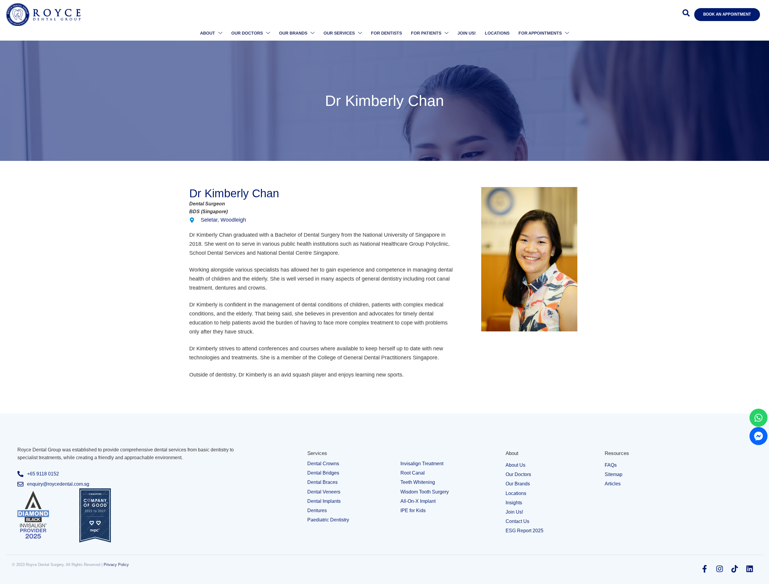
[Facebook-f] (704, 568)
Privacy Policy (116, 564)
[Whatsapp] (758, 418)
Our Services (339, 33)
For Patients (426, 33)
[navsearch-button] (686, 15)
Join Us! (466, 33)
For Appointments (540, 33)
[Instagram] (719, 568)
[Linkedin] (749, 568)
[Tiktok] (734, 568)
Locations (497, 33)
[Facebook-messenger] (758, 436)
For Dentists (386, 33)
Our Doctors (247, 33)
